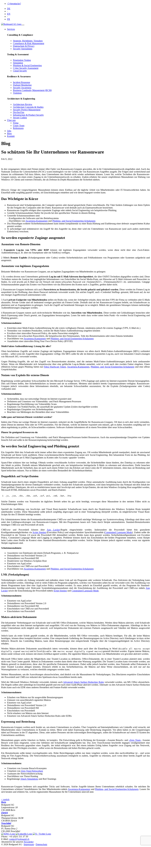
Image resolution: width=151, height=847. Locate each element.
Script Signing (39, 532)
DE (8, 8)
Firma (15, 123)
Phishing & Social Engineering (27, 65)
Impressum (29, 844)
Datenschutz (41, 844)
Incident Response (21, 82)
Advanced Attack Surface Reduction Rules (83, 682)
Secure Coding (20, 117)
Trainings (17, 93)
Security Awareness (22, 87)
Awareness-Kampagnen (36, 221)
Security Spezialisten (22, 48)
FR (8, 19)
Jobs (9, 131)
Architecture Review (22, 104)
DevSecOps (18, 112)
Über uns (11, 120)
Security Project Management (26, 109)
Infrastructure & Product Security (28, 115)
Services (11, 29)
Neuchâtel (6, 823)
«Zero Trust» (135, 740)
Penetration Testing (22, 60)
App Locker (53, 529)
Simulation (18, 63)
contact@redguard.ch (19, 839)
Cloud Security (20, 70)
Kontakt (11, 136)
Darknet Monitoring (22, 85)
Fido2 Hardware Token (55, 367)
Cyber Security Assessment (25, 68)
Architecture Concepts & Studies (28, 107)
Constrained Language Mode (118, 532)
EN (8, 14)
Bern (3, 802)
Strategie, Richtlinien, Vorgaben (28, 41)
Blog (9, 133)
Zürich (4, 812)
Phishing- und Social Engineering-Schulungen (73, 221)
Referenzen (18, 128)
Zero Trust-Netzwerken (32, 771)
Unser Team (18, 125)
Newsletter (29, 842)
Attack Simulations (29, 779)
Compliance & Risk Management (28, 43)
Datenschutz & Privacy (24, 46)
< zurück (5, 799)
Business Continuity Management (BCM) (32, 90)
